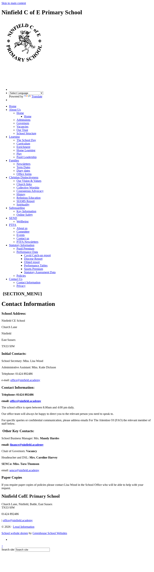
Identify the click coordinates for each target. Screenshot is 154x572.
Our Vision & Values (29, 180)
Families (14, 160)
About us (22, 228)
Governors (23, 123)
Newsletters (23, 163)
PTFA (12, 224)
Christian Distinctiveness (23, 177)
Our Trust (22, 130)
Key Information (26, 211)
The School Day (26, 140)
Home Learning (26, 150)
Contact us (23, 238)
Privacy (21, 285)
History (21, 194)
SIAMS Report (26, 201)
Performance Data (27, 252)
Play (19, 153)
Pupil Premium (25, 248)
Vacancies (22, 126)
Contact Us (15, 279)
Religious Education (29, 197)
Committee (23, 231)
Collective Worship (28, 187)
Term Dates (23, 167)
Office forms (24, 174)
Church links (24, 184)
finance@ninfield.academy (27, 444)
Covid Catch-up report (37, 255)
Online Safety (25, 214)
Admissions (23, 119)
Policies (21, 275)
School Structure (26, 133)
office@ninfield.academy (25, 380)
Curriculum (23, 143)
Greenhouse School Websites (49, 533)
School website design (15, 533)
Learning (14, 136)
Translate (37, 96)
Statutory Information (21, 245)
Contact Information (28, 282)
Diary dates (23, 170)
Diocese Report (33, 258)
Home (12, 106)
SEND (13, 218)
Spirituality (23, 204)
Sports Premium (33, 268)
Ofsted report (32, 262)
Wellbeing (23, 221)
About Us (15, 109)
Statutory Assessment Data (40, 272)
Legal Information (23, 526)
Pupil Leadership (27, 157)
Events (21, 235)
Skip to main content (14, 3)
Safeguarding (17, 207)
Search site (8, 549)
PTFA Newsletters (27, 241)
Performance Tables (36, 265)
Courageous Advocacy (30, 191)
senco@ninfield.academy (24, 470)
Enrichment (23, 147)
